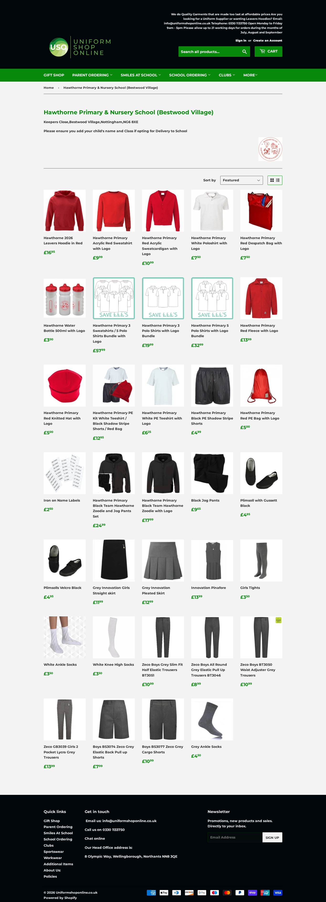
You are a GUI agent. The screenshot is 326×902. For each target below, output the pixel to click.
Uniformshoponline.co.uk (77, 892)
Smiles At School (139, 75)
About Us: (52, 870)
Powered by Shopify (60, 898)
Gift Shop (54, 75)
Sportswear (54, 852)
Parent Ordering (91, 75)
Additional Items (58, 864)
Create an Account (267, 40)
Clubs (225, 75)
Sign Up (272, 837)
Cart (272, 51)
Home (49, 87)
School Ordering (188, 75)
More (249, 75)
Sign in (241, 40)
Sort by (209, 180)
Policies (50, 876)
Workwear (53, 858)
